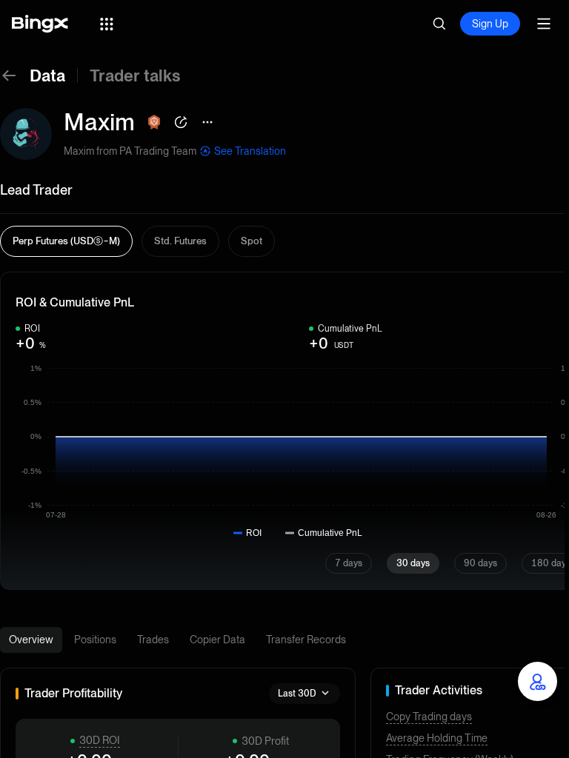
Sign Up (490, 24)
